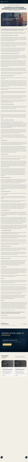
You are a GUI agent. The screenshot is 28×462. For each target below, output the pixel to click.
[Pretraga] (24, 2)
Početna (10, 5)
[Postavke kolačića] (2, 457)
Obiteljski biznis (17, 5)
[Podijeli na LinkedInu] (26, 324)
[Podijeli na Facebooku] (24, 324)
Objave (13, 5)
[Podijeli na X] (22, 324)
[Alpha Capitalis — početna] (4, 2)
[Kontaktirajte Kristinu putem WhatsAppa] (26, 457)
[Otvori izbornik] (26, 2)
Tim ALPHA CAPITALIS (4, 315)
